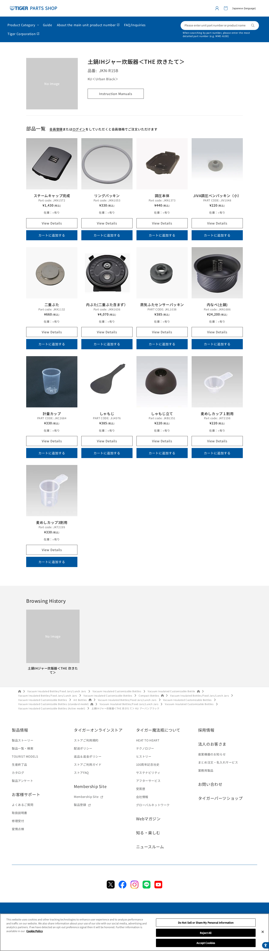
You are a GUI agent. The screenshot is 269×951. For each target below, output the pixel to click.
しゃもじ (107, 413)
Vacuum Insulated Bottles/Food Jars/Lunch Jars (56, 691)
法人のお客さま (212, 744)
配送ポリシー (83, 748)
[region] (134, 932)
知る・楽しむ (148, 833)
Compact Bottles (149, 695)
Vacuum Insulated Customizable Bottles (117, 691)
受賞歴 (140, 789)
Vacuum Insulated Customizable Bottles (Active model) (51, 708)
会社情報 (142, 797)
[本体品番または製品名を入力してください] (253, 25)
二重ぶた (52, 304)
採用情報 (206, 730)
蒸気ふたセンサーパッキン (162, 304)
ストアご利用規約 (86, 740)
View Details (52, 223)
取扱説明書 (19, 813)
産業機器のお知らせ (212, 754)
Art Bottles (80, 699)
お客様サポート (26, 794)
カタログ (18, 772)
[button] (225, 8)
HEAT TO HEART (148, 740)
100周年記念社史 (148, 764)
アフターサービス (148, 781)
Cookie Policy (34, 931)
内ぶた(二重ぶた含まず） (107, 304)
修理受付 (18, 821)
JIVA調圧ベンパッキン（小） (217, 195)
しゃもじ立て (162, 413)
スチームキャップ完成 (52, 195)
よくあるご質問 (22, 805)
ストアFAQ (81, 772)
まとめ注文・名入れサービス (218, 762)
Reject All (205, 933)
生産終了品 (19, 764)
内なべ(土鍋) (217, 304)
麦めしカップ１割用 (217, 413)
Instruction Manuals (115, 93)
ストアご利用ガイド (87, 764)
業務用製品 (205, 770)
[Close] (262, 932)
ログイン (78, 129)
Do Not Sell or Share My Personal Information (206, 922)
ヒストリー (143, 756)
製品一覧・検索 (22, 748)
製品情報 (20, 730)
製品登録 (80, 805)
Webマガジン (148, 819)
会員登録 (55, 129)
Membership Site (90, 786)
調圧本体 (162, 195)
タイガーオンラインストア (98, 730)
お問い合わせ (210, 784)
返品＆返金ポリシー (87, 756)
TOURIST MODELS (25, 756)
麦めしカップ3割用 (51, 522)
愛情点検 (18, 829)
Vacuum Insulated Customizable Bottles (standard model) (53, 704)
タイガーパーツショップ (220, 798)
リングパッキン (107, 195)
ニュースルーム (150, 846)
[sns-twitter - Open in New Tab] (111, 887)
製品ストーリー (22, 740)
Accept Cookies (206, 943)
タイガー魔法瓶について (158, 730)
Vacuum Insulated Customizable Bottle (171, 691)
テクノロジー (145, 748)
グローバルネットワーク (153, 805)
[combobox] (220, 25)
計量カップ (52, 413)
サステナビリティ (148, 772)
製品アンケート (22, 781)
